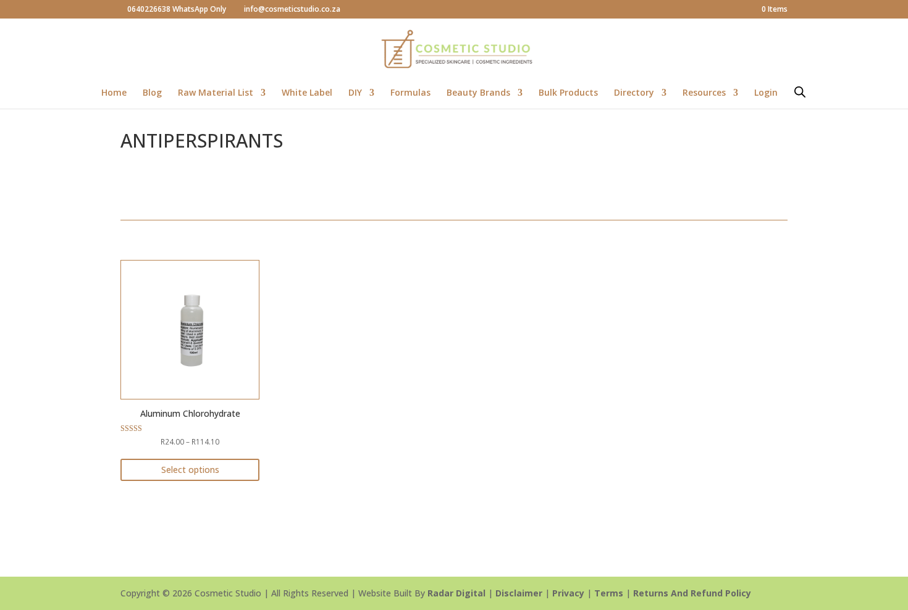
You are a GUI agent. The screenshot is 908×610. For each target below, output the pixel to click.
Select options (190, 469)
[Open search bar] (800, 91)
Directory (634, 93)
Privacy (568, 593)
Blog (152, 93)
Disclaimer (518, 593)
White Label (307, 93)
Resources (704, 93)
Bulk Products (568, 93)
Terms (608, 593)
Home (114, 93)
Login (766, 93)
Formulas (410, 93)
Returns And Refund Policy (692, 593)
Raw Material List (215, 93)
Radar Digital (456, 593)
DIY (355, 93)
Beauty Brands (478, 93)
